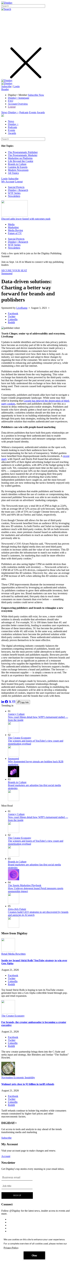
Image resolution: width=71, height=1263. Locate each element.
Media (11, 224)
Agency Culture (16, 714)
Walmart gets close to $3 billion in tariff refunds (27, 1084)
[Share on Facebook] (6, 702)
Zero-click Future (17, 909)
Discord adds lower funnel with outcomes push (25, 218)
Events (32, 112)
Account (5, 1156)
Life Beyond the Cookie (20, 161)
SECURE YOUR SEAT (14, 270)
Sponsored (6, 273)
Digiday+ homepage (18, 97)
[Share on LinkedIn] (2, 702)
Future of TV (15, 233)
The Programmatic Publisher (23, 152)
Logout (12, 106)
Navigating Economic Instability (18, 1077)
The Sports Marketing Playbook (24, 885)
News (4, 112)
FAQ (10, 100)
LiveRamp (21, 307)
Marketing (13, 227)
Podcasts (23, 112)
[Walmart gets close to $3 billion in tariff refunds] (8, 1074)
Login (16, 86)
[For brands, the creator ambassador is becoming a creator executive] (8, 1012)
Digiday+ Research (18, 190)
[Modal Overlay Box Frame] (17, 1186)
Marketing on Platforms (20, 158)
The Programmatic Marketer (22, 155)
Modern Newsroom (18, 170)
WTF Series (14, 193)
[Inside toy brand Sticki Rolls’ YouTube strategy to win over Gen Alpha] (8, 950)
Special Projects (16, 187)
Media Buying (15, 230)
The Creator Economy (19, 737)
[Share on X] (10, 702)
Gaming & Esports (17, 167)
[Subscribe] (6, 83)
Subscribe (6, 86)
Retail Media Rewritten (13, 953)
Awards (41, 112)
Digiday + (13, 112)
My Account (7, 181)
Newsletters (14, 196)
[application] (35, 1248)
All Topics (13, 173)
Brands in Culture (17, 164)
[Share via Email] (13, 702)
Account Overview (18, 103)
